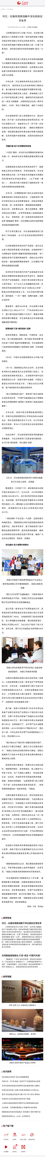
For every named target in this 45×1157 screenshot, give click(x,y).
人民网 (2, 9)
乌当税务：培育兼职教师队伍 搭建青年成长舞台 (19, 1107)
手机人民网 (23, 1139)
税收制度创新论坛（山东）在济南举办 (16, 1116)
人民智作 (23, 1151)
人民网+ (14, 1139)
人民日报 (5, 1139)
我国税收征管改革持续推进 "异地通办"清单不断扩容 (21, 1112)
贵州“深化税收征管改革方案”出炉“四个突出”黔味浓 (21, 1094)
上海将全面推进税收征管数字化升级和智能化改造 (20, 1103)
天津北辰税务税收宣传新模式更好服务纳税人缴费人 (21, 1086)
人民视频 (5, 1151)
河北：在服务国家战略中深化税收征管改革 (22, 923)
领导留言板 (31, 1139)
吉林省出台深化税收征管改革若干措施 (16, 1099)
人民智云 (14, 1151)
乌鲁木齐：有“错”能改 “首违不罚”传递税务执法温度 (21, 1081)
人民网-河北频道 (32, 27)
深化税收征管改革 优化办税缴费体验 (15, 1077)
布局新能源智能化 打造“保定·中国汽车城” (21, 955)
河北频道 (10, 9)
